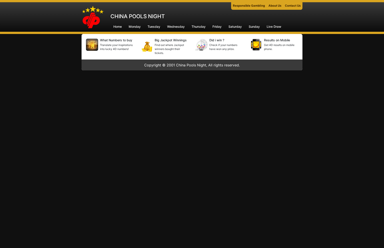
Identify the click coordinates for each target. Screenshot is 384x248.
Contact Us (293, 5)
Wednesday (176, 26)
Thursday (199, 26)
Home (117, 26)
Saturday (235, 26)
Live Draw (274, 26)
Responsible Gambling (249, 5)
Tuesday (154, 26)
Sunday (254, 26)
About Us (274, 5)
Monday (135, 26)
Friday (217, 26)
